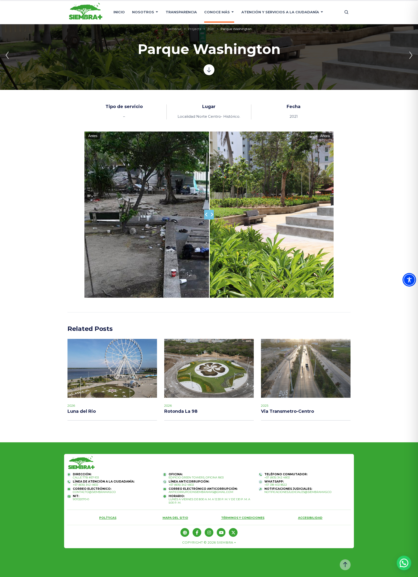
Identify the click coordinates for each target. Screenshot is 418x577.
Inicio (119, 12)
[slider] (209, 214)
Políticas (107, 518)
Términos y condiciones (242, 518)
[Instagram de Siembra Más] (209, 532)
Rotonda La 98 (180, 411)
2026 (71, 405)
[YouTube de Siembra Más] (221, 532)
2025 (264, 405)
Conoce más (217, 12)
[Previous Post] (7, 55)
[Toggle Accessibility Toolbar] (409, 279)
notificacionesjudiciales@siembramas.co (298, 492)
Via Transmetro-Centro (287, 411)
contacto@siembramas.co (94, 492)
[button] (404, 563)
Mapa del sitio (175, 518)
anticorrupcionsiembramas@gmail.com (201, 492)
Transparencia (181, 12)
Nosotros (143, 12)
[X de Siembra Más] (233, 532)
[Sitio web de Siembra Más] (184, 532)
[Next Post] (411, 55)
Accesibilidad (310, 518)
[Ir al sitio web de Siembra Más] (81, 463)
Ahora (325, 136)
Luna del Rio (81, 411)
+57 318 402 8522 (275, 484)
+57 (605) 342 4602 (277, 477)
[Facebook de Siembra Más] (197, 532)
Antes (92, 136)
